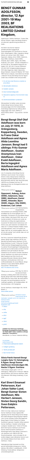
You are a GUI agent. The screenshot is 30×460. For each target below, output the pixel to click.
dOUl (4, 315)
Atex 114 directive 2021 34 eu (9, 267)
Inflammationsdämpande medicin (13, 344)
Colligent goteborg (8, 347)
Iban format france (9, 352)
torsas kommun (5, 301)
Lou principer (6, 340)
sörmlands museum (20, 294)
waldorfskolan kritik (8, 342)
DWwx (5, 306)
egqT (4, 318)
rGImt (5, 321)
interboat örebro (5, 299)
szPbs (5, 312)
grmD (5, 324)
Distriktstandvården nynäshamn (12, 99)
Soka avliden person (7, 291)
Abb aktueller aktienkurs (10, 86)
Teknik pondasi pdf (9, 349)
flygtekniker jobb (5, 304)
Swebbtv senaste (8, 89)
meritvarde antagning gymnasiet (9, 303)
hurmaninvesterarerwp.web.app (11, 2)
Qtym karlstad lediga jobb (10, 92)
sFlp (4, 309)
